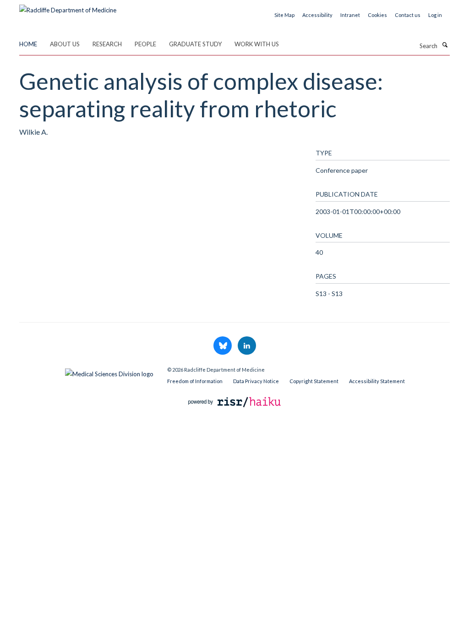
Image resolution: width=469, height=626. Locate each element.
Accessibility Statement (377, 381)
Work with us (256, 44)
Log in (435, 15)
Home (28, 44)
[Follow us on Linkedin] (247, 346)
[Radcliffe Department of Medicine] (67, 7)
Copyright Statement (313, 381)
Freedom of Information (195, 381)
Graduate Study (195, 44)
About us (65, 44)
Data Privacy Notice (256, 381)
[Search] (445, 45)
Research (107, 44)
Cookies (377, 15)
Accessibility (317, 15)
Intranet (350, 15)
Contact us (407, 15)
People (145, 44)
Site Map (284, 15)
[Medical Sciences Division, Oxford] (86, 371)
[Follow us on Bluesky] (223, 346)
